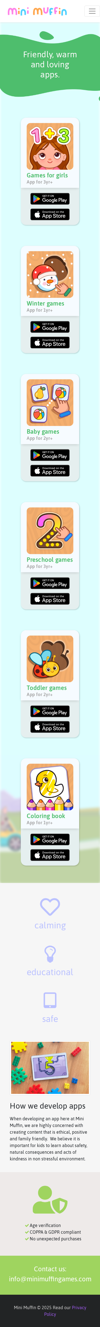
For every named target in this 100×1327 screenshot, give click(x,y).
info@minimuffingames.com (50, 1279)
